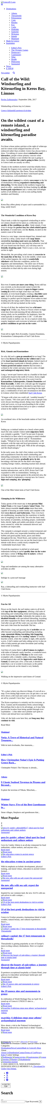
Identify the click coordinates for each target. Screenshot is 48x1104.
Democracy (16, 52)
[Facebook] (7, 1073)
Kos (13, 25)
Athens (14, 13)
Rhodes (14, 22)
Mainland (15, 39)
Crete (13, 20)
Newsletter (5, 73)
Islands (14, 36)
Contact (22, 1053)
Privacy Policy (34, 1041)
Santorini (15, 32)
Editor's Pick (16, 48)
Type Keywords (31, 1101)
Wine (13, 57)
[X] (7, 1075)
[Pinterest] (7, 1080)
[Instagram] (7, 1078)
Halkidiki (15, 29)
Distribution (14, 1053)
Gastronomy (16, 55)
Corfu (13, 27)
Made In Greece (12, 41)
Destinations (11, 9)
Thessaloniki (16, 16)
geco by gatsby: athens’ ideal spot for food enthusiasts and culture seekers (23, 839)
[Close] (2, 1099)
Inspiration (10, 43)
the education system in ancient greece (21, 861)
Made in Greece (28, 1048)
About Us (5, 1053)
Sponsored (15, 64)
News (8, 66)
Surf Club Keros (35, 393)
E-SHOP (9, 68)
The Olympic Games (19, 50)
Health (14, 59)
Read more (5, 850)
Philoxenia (15, 62)
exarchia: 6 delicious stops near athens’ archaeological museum (21, 1019)
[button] (24, 823)
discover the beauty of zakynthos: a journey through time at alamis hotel (24, 966)
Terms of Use (24, 1041)
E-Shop (38, 1048)
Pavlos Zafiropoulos (9, 99)
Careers (19, 1048)
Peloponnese (16, 18)
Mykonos (15, 34)
